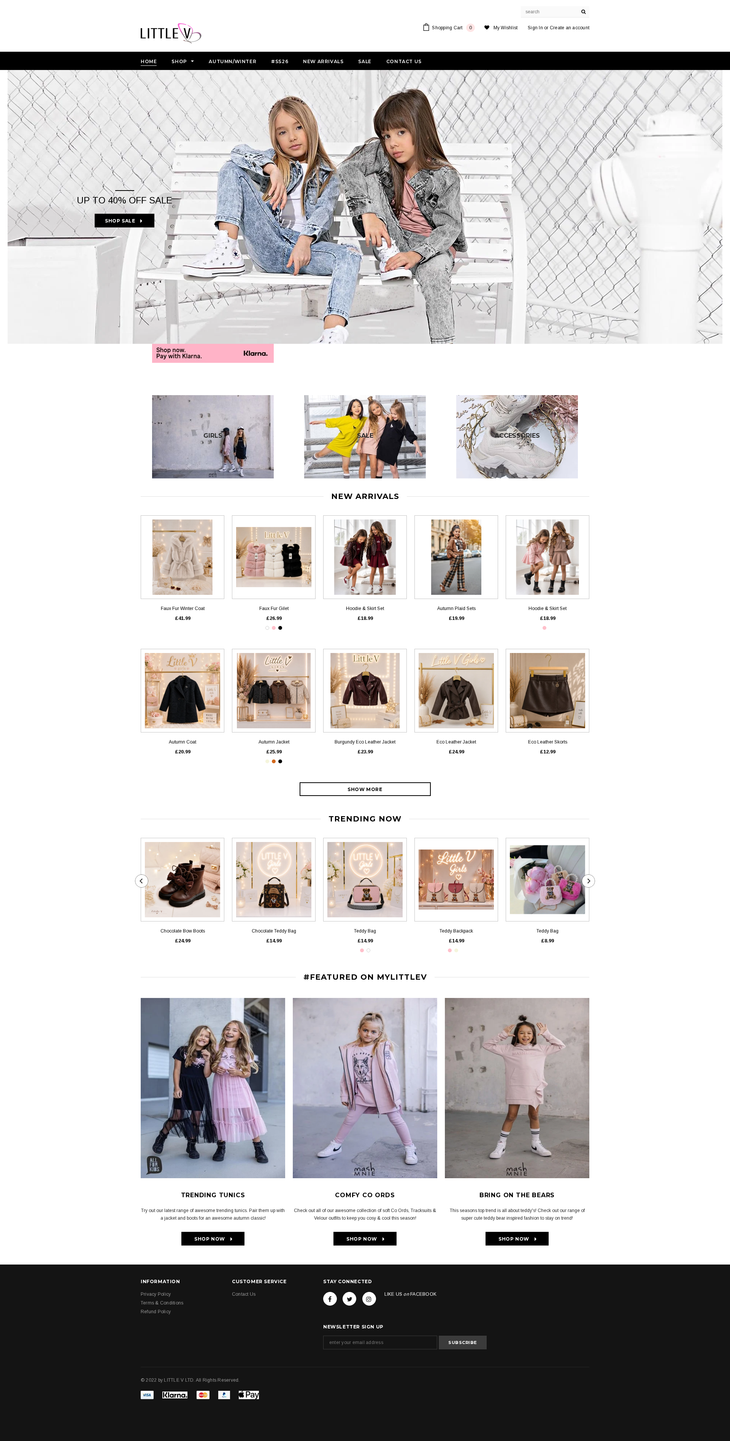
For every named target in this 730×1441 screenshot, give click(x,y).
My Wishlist (506, 27)
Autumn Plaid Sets (456, 608)
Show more (365, 789)
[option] (365, 207)
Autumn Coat (182, 742)
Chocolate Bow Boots (182, 931)
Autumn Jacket (274, 742)
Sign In (535, 27)
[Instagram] (369, 1299)
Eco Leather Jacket (456, 742)
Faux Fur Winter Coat (183, 608)
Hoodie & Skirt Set (365, 608)
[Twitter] (349, 1299)
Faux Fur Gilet (274, 608)
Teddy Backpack (456, 931)
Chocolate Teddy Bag (274, 931)
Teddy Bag (365, 931)
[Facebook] (330, 1299)
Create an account (569, 27)
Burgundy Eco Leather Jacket (365, 742)
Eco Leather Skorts (547, 742)
